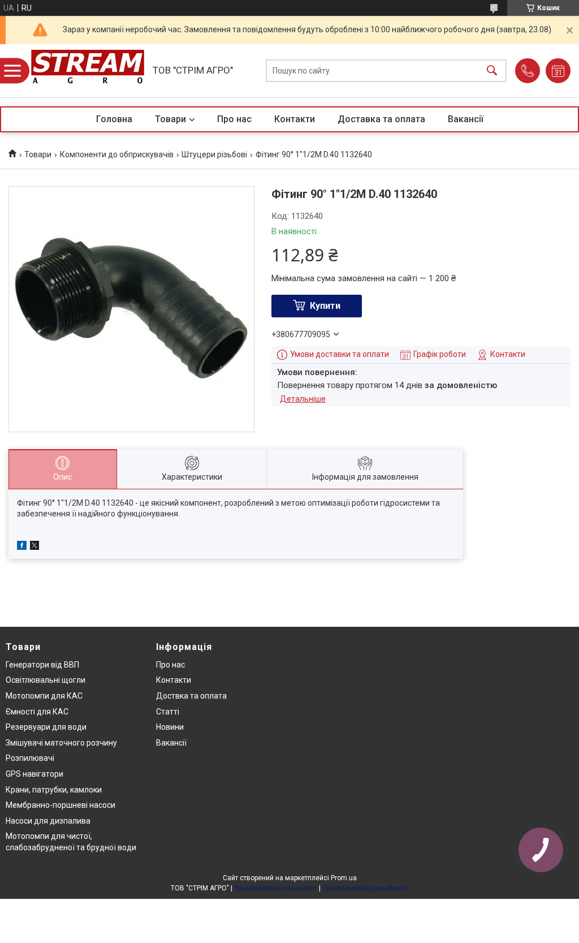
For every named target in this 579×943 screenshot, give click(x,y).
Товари (170, 119)
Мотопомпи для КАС (44, 695)
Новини (170, 726)
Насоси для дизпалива (48, 820)
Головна (114, 119)
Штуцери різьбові (214, 154)
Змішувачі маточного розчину (61, 742)
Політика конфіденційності (365, 888)
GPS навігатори (34, 773)
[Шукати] (491, 71)
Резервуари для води (46, 726)
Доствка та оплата (191, 695)
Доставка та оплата (381, 119)
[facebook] (22, 547)
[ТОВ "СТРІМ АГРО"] (87, 71)
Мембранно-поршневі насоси (60, 804)
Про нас (234, 119)
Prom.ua (344, 878)
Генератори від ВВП (42, 664)
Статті (167, 711)
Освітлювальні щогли (45, 679)
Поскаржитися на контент (275, 888)
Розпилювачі (30, 758)
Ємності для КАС (37, 711)
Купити (325, 305)
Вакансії (465, 119)
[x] (34, 547)
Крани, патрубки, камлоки (54, 789)
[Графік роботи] (558, 70)
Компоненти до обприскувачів (117, 154)
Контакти (294, 119)
